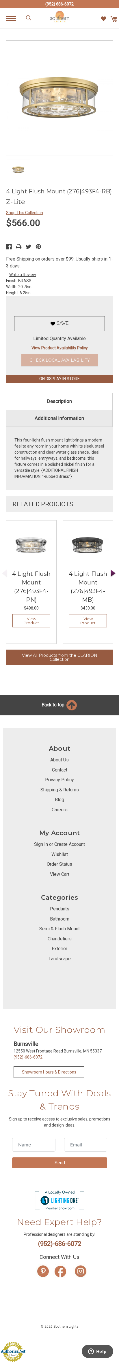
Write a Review (22, 274)
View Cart (59, 874)
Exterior (59, 948)
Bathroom (59, 919)
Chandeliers (60, 939)
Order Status (59, 864)
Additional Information (59, 418)
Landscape (60, 958)
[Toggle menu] (14, 18)
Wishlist (59, 854)
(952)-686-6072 (28, 1057)
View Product (31, 620)
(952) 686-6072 (59, 4)
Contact (59, 770)
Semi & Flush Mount (59, 928)
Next (113, 573)
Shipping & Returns (59, 790)
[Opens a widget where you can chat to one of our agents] (97, 1352)
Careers (60, 809)
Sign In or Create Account (59, 844)
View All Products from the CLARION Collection (59, 657)
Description (59, 401)
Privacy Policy (59, 779)
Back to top (54, 705)
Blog (59, 799)
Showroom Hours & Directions (49, 1072)
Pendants (59, 909)
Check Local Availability (59, 360)
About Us (59, 760)
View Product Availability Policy (59, 348)
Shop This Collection (24, 212)
